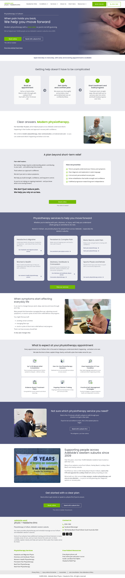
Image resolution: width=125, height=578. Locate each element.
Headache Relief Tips (69, 561)
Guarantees (62, 572)
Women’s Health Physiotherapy (24, 559)
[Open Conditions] (47, 4)
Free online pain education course (73, 556)
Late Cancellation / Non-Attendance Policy (81, 572)
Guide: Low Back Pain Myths (71, 559)
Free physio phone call (69, 554)
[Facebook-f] (63, 534)
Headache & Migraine (26, 239)
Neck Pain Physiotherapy (22, 567)
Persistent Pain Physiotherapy (23, 562)
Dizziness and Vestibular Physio (24, 557)
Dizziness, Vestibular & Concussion (59, 263)
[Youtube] (70, 534)
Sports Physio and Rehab (94, 262)
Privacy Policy (35, 572)
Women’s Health (24, 262)
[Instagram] (67, 534)
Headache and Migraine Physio (24, 555)
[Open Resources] (86, 4)
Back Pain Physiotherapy (22, 564)
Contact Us (66, 520)
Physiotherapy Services (23, 550)
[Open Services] (57, 4)
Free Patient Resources (71, 550)
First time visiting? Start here (13, 48)
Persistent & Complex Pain (61, 239)
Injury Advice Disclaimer (49, 572)
